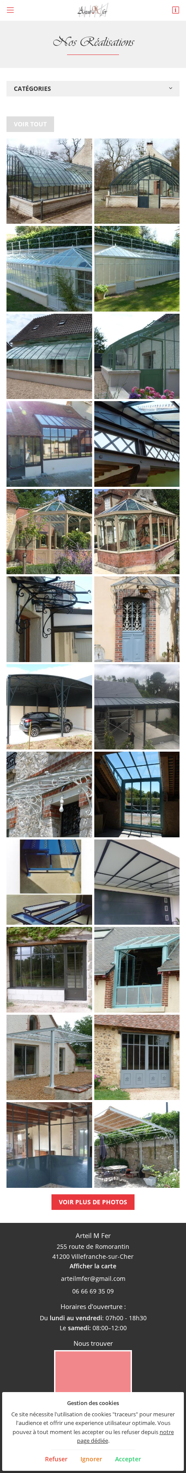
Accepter (128, 1459)
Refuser (56, 1459)
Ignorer (91, 1459)
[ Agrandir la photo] (49, 181)
